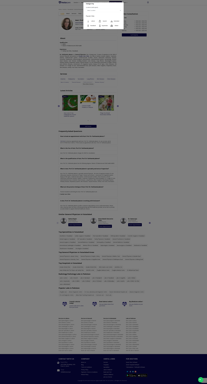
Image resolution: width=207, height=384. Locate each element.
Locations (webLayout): (92, 7)
